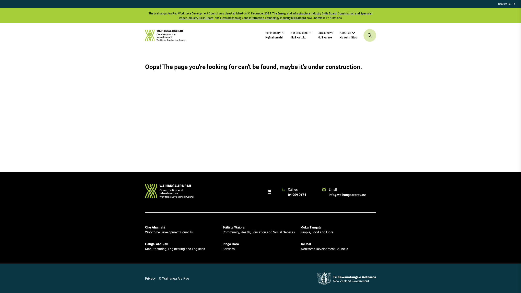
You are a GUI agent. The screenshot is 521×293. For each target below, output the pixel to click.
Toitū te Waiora (259, 229)
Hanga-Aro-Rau (175, 246)
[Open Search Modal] (369, 35)
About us (348, 35)
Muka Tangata (316, 229)
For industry (274, 35)
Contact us (504, 4)
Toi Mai (324, 246)
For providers (299, 35)
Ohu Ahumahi (169, 229)
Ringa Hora (231, 246)
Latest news (325, 35)
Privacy (150, 278)
